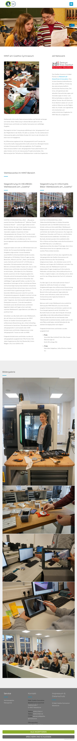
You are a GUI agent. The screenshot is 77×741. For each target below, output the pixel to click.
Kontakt (32, 693)
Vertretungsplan (9, 700)
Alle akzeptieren (38, 732)
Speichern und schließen (38, 737)
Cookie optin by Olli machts (69, 739)
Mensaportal (8, 703)
